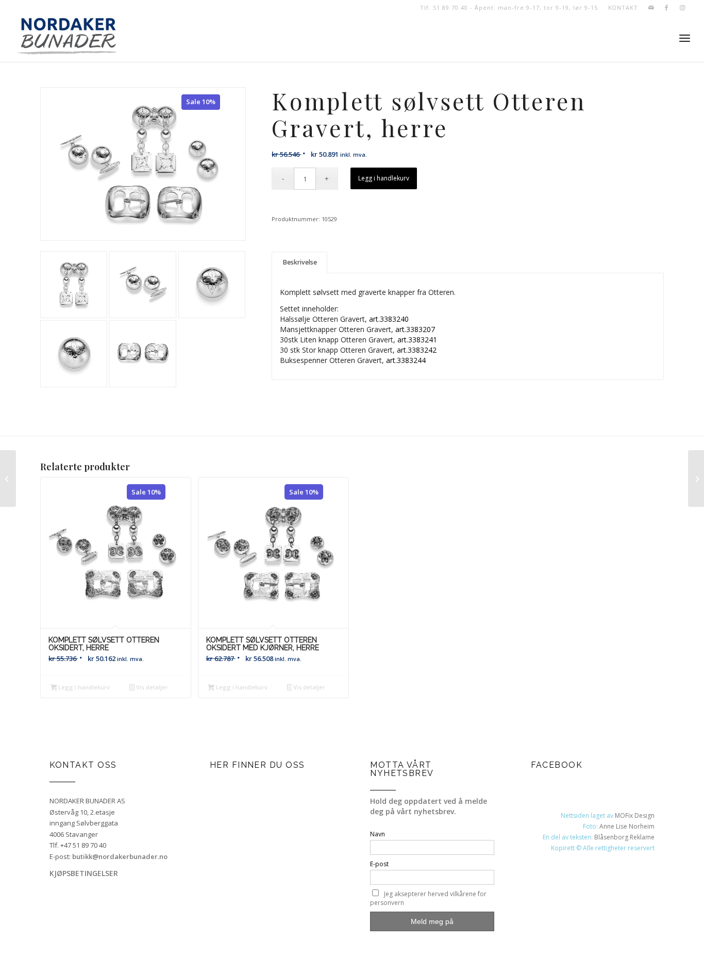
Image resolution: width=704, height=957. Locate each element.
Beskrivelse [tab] (299, 262)
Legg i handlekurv (383, 178)
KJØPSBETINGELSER (83, 873)
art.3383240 (389, 319)
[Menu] (684, 39)
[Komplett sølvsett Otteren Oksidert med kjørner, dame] (8, 478)
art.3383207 (415, 329)
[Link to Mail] (651, 7)
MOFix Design (635, 815)
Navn (377, 834)
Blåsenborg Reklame (624, 837)
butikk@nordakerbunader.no (119, 856)
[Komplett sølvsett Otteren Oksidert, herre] (696, 478)
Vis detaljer (151, 687)
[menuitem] (620, 7)
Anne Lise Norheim (627, 826)
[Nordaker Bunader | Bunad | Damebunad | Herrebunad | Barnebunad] (67, 38)
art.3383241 (417, 339)
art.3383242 (417, 350)
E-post (379, 864)
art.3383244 (406, 360)
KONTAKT (623, 7)
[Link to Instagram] (682, 7)
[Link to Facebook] (666, 7)
